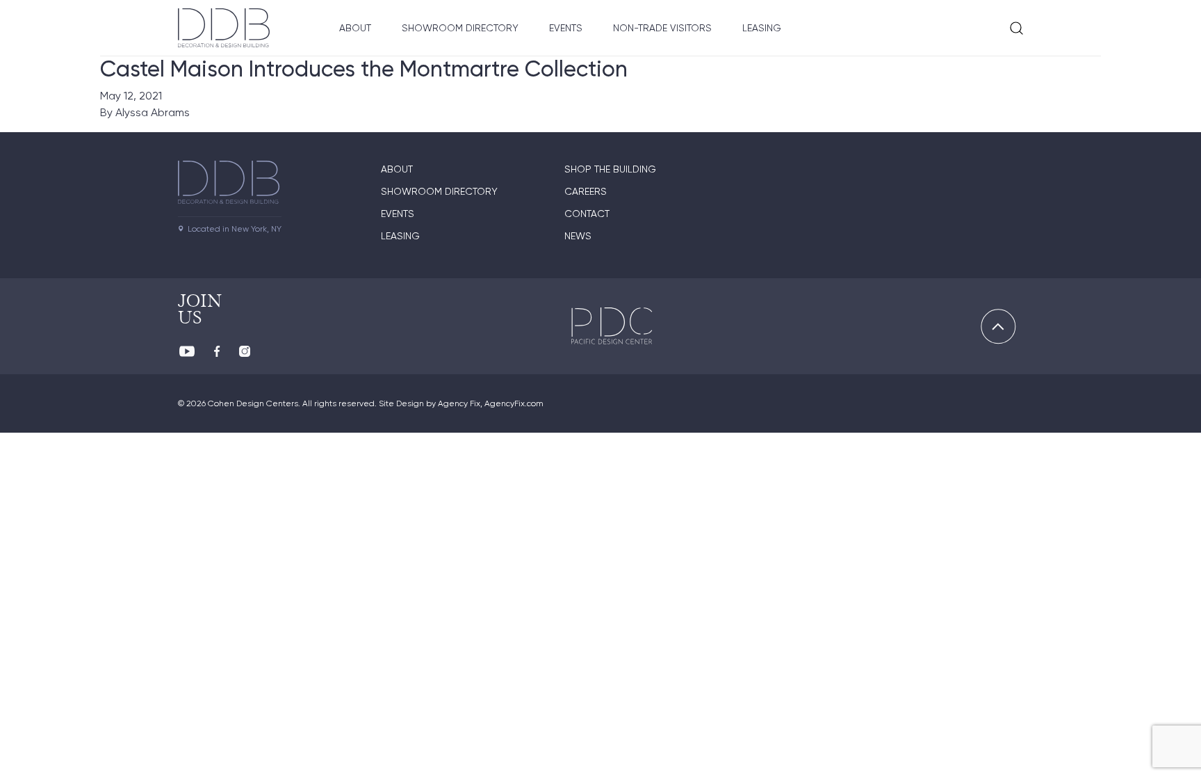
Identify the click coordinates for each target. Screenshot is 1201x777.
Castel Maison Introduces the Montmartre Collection (364, 69)
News (577, 235)
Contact (587, 213)
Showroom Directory (460, 27)
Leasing (761, 27)
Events (565, 27)
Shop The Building (610, 169)
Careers (585, 191)
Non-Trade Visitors (662, 27)
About (355, 27)
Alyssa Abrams (152, 112)
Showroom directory (439, 191)
